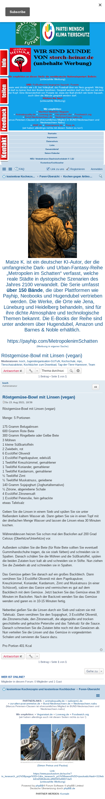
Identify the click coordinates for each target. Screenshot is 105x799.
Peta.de (70, 125)
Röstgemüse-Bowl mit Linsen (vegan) (41, 355)
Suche (71, 371)
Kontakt (64, 793)
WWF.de (37, 125)
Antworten (11, 371)
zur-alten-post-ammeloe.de (25, 703)
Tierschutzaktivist (11, 364)
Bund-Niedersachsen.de (38, 117)
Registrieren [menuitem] (77, 169)
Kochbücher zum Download (40, 364)
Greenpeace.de (54, 125)
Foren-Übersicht (89, 689)
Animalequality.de (26, 114)
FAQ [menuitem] (21, 169)
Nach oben (101, 649)
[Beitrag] (3, 402)
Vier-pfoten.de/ (63, 114)
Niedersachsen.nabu (85, 703)
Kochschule (68, 361)
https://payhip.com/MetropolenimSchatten (52, 341)
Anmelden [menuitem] (97, 169)
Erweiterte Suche (78, 371)
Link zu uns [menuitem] (57, 169)
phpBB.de (69, 788)
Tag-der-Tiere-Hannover (72, 364)
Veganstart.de (45, 714)
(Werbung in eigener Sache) (52, 346)
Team (91, 364)
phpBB (39, 785)
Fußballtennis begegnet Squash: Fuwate (52, 84)
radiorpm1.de (75, 700)
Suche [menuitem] (101, 177)
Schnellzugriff (4, 169)
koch (22, 361)
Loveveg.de (45, 114)
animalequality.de (55, 700)
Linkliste (11, 169)
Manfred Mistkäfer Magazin (54, 111)
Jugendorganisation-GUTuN (43, 361)
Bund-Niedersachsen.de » (58, 703)
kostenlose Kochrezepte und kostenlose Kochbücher (41, 689)
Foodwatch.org (83, 114)
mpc (79, 361)
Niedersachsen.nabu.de (68, 117)
